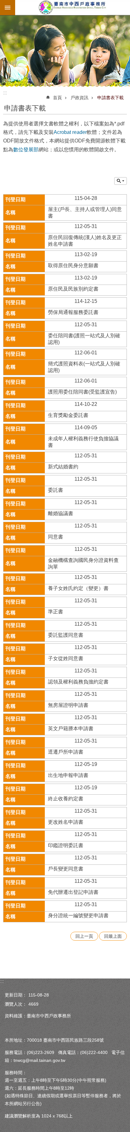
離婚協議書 (60, 513)
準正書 (55, 611)
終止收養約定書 (65, 798)
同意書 (55, 536)
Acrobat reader (70, 132)
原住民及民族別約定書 (73, 289)
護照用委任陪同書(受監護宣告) (82, 391)
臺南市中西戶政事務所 (72, 7)
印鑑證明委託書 (65, 845)
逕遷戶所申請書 (65, 752)
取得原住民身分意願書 (73, 265)
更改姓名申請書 (65, 822)
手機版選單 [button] (7, 7)
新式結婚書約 (63, 466)
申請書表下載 (110, 97)
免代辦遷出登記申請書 (73, 892)
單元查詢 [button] (120, 181)
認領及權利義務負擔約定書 (78, 681)
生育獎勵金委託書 (68, 415)
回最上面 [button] (113, 936)
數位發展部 (25, 149)
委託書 (55, 490)
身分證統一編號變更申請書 (78, 915)
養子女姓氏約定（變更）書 (78, 588)
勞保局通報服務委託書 (73, 312)
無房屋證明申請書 (68, 705)
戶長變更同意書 (65, 868)
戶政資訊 (79, 97)
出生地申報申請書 (68, 775)
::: (5, 92)
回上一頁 (84, 936)
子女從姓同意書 (65, 658)
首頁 (57, 97)
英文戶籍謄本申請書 (70, 728)
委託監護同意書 (65, 635)
